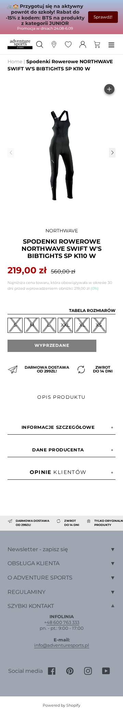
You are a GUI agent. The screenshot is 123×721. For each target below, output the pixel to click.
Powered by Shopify (61, 705)
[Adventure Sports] (20, 44)
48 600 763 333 (62, 622)
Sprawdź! (103, 16)
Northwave (61, 231)
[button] (112, 153)
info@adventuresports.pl (61, 645)
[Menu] (111, 44)
